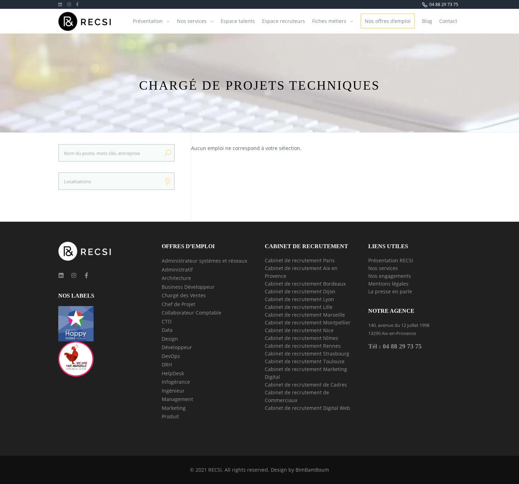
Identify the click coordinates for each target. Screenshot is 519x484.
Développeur (177, 347)
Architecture (176, 278)
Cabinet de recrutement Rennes (303, 345)
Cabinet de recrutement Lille (299, 307)
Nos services (192, 21)
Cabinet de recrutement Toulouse (305, 361)
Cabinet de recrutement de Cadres (306, 384)
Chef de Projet (178, 304)
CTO (167, 321)
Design (170, 338)
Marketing (174, 408)
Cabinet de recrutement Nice (299, 330)
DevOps (171, 356)
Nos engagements (389, 276)
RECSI (215, 469)
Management (177, 399)
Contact (448, 21)
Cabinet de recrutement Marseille (305, 314)
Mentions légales (388, 283)
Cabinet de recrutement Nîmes (301, 338)
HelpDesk (173, 373)
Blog (427, 21)
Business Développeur (188, 286)
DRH (167, 364)
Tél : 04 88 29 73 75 (395, 346)
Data (167, 330)
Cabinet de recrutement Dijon (300, 291)
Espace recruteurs (283, 21)
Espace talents (238, 21)
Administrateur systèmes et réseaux (204, 260)
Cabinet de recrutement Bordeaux (305, 283)
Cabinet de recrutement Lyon (299, 299)
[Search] (167, 153)
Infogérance (176, 381)
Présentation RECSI (390, 260)
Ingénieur (173, 390)
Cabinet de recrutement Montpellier (308, 322)
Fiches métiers (329, 21)
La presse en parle (390, 291)
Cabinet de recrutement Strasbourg (307, 353)
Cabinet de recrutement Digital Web (307, 408)
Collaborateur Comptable (191, 312)
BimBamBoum (312, 469)
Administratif (177, 269)
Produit (170, 416)
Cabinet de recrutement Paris (300, 260)
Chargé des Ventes (184, 295)
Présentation (148, 21)
